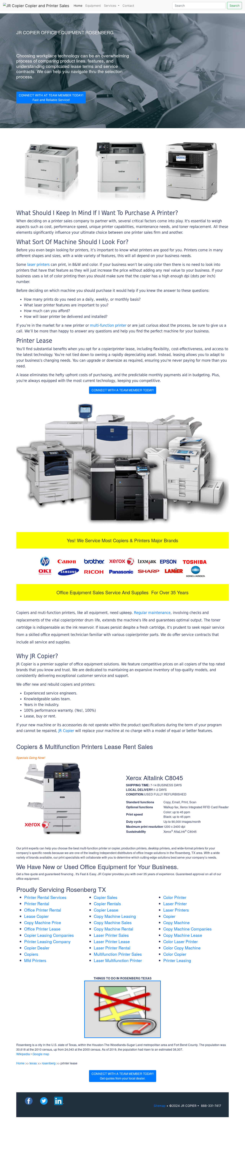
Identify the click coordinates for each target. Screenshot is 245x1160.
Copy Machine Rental (113, 929)
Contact (128, 5)
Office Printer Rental (42, 910)
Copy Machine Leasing (115, 916)
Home (79, 5)
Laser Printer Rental (112, 948)
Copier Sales (105, 897)
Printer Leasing (177, 960)
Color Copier (174, 954)
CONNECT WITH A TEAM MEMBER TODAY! (122, 390)
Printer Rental (36, 903)
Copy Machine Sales (113, 922)
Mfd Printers (35, 960)
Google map (41, 1054)
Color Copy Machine (182, 948)
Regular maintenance (152, 612)
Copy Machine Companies (187, 929)
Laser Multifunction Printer (118, 960)
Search (234, 5)
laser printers (39, 264)
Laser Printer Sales (111, 935)
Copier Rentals (107, 903)
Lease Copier (36, 916)
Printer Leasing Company (47, 941)
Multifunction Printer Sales (118, 954)
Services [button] (110, 5)
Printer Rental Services (45, 897)
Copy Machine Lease (182, 935)
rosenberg (49, 1063)
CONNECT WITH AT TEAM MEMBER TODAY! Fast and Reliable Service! (51, 97)
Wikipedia (23, 1054)
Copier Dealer (36, 948)
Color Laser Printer (180, 941)
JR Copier (66, 730)
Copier (169, 916)
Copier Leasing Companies (49, 935)
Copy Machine (176, 922)
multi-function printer (108, 325)
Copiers (31, 954)
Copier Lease (106, 910)
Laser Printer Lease (112, 941)
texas (33, 1063)
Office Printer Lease (42, 929)
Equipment (93, 5)
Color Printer (174, 897)
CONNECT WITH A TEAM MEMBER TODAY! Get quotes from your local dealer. (122, 1075)
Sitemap (160, 1106)
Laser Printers (176, 910)
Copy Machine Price (42, 922)
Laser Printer (175, 903)
